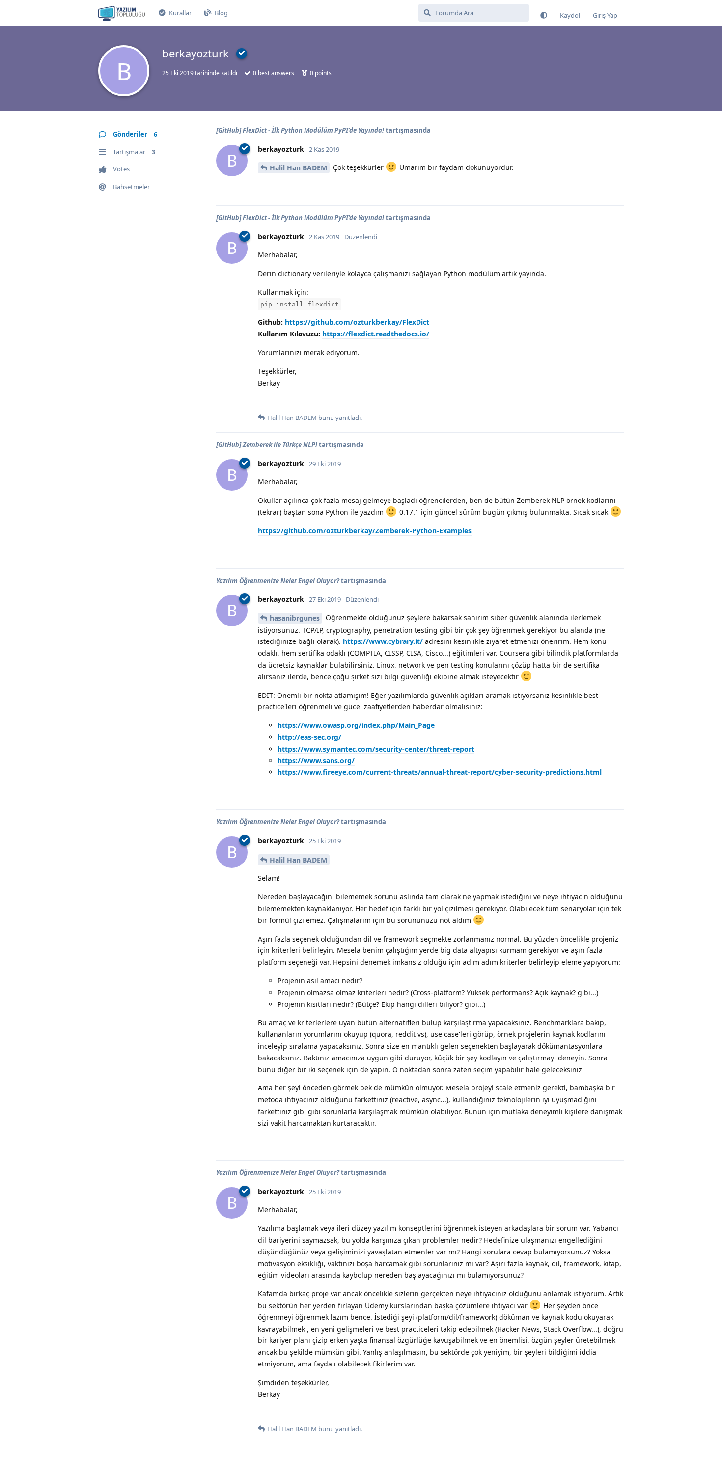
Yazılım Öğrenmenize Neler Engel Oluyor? (277, 580)
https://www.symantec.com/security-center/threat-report (376, 748)
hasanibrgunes (295, 618)
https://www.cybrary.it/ (383, 641)
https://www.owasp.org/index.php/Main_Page (356, 725)
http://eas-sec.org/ (309, 737)
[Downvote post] (284, 187)
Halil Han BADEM (298, 167)
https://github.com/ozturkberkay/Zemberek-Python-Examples (365, 530)
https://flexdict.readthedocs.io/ (375, 333)
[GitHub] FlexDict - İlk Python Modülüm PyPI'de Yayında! (300, 130)
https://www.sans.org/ (316, 760)
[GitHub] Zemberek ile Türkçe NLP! (266, 444)
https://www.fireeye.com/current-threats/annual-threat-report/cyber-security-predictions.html (440, 772)
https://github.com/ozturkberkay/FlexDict (357, 322)
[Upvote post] (264, 187)
